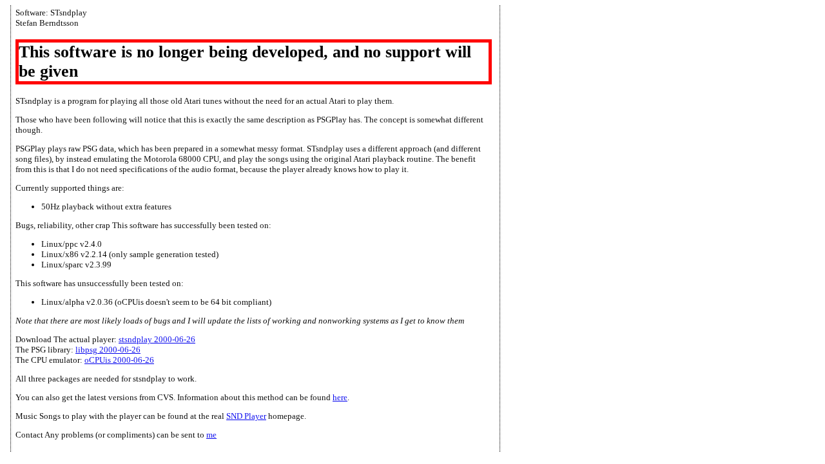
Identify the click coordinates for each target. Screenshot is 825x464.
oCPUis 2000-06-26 (119, 360)
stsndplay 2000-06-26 (157, 339)
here (340, 397)
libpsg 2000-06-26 (108, 349)
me (211, 435)
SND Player (246, 416)
